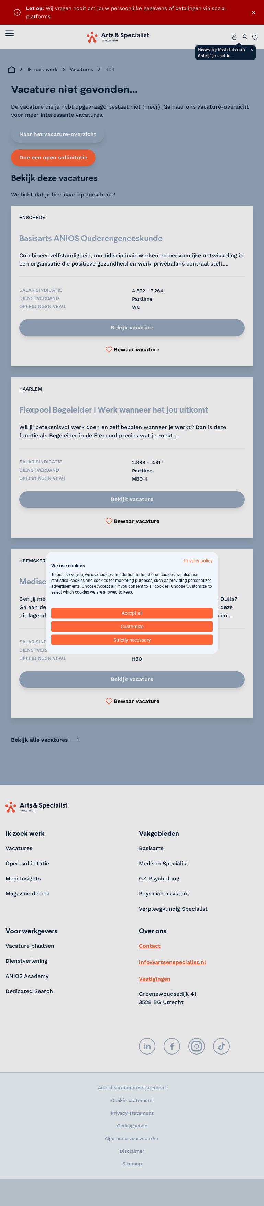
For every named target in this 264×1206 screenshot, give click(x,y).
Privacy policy (198, 560)
